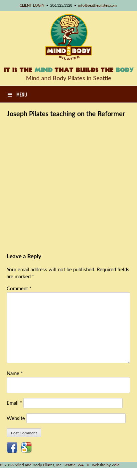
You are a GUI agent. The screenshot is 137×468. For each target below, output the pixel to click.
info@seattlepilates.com (97, 5)
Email (14, 403)
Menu (21, 94)
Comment (19, 288)
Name (15, 373)
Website (16, 418)
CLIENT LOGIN (32, 5)
